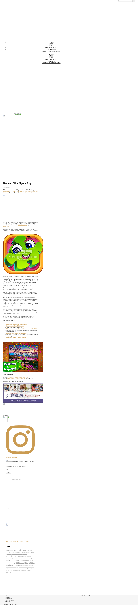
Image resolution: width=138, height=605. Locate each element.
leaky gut (22, 558)
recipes (10, 568)
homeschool (8, 558)
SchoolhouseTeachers (29, 568)
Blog (51, 44)
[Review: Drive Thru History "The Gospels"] (5, 422)
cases (23, 552)
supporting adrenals (20, 570)
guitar (30, 556)
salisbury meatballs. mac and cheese (18, 568)
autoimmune (14, 552)
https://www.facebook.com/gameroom (16, 337)
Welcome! (51, 42)
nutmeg (21, 560)
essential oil (25, 554)
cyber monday (9, 554)
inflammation (17, 558)
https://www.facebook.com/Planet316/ (18, 377)
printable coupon (14, 567)
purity (7, 568)
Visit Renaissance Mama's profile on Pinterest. (17, 541)
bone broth (19, 552)
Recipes (51, 46)
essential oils (12, 556)
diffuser (13, 554)
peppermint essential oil (24, 565)
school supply (9, 570)
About (8, 597)
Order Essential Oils (51, 47)
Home (8, 595)
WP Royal (14, 604)
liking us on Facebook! (30, 192)
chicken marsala (27, 552)
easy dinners (20, 554)
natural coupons (12, 560)
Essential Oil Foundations (51, 51)
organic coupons (21, 562)
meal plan (31, 558)
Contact (8, 601)
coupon (32, 552)
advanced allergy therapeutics (22, 550)
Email (8, 469)
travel (25, 570)
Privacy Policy (10, 600)
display (16, 554)
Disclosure (9, 598)
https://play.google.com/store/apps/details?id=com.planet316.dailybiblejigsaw (16, 325)
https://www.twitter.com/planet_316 (16, 378)
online (32, 560)
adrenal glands (9, 550)
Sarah (6, 415)
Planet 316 (6, 226)
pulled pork (32, 567)
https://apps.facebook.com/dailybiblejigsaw (17, 333)
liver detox (26, 558)
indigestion (13, 558)
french (28, 556)
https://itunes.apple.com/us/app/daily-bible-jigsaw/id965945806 (22, 328)
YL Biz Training (51, 49)
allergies (9, 552)
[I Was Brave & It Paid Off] (11, 422)
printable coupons (24, 567)
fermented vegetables (22, 556)
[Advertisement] (8, 89)
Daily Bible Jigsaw (22, 225)
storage (14, 570)
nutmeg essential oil (26, 560)
